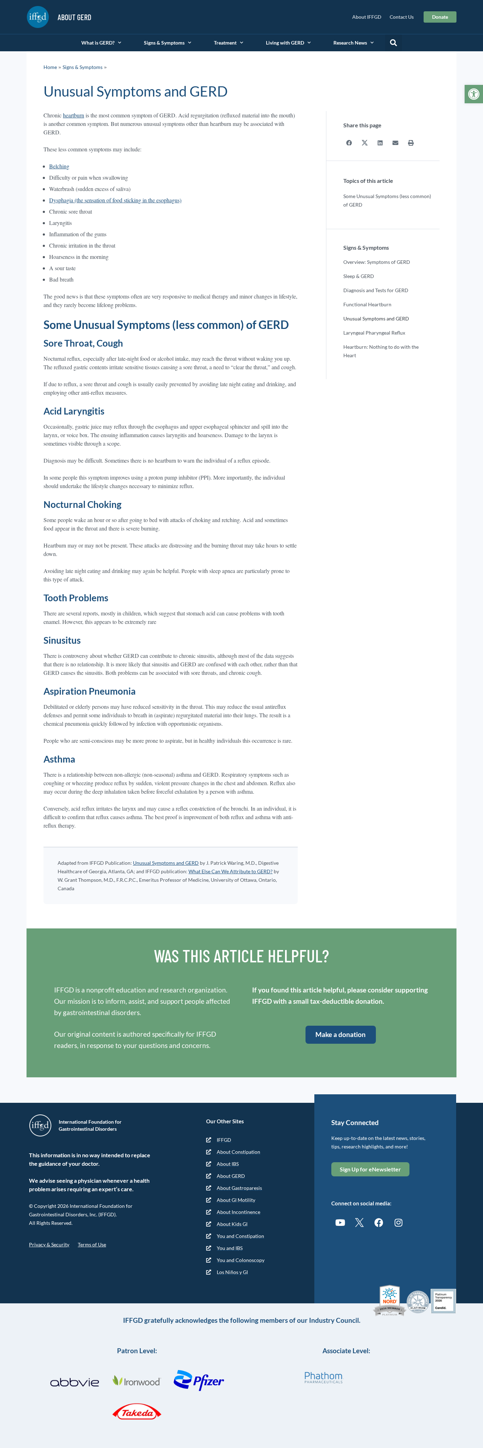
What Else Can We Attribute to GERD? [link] (230, 871)
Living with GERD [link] (285, 43)
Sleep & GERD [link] (358, 276)
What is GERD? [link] (98, 43)
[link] (474, 94)
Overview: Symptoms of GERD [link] (376, 262)
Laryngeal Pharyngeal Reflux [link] (374, 333)
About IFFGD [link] (366, 17)
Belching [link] (59, 166)
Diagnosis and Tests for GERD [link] (375, 290)
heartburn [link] (73, 115)
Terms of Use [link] (92, 1244)
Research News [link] (350, 43)
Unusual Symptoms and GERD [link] (166, 863)
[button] (393, 42)
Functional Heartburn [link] (367, 304)
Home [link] (50, 67)
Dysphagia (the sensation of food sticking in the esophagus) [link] (115, 200)
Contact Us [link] (402, 17)
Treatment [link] (225, 43)
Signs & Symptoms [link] (164, 43)
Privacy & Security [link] (49, 1244)
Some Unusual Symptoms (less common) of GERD (387, 200)
